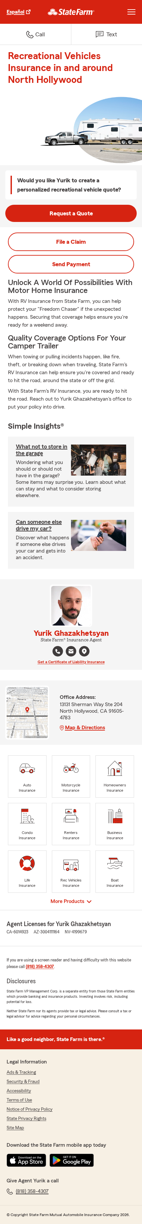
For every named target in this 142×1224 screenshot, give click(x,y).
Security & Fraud (23, 1081)
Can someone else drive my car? (39, 525)
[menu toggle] (131, 12)
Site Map (15, 1128)
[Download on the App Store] (26, 1160)
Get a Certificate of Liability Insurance (71, 662)
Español (15, 12)
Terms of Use (19, 1100)
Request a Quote (71, 213)
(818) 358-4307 (40, 966)
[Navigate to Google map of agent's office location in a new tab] (84, 651)
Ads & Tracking (21, 1072)
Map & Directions (85, 727)
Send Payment (71, 264)
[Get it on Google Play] (72, 1160)
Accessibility (19, 1091)
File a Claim (71, 242)
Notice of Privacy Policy (30, 1109)
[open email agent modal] (71, 652)
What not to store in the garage (41, 450)
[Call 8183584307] (58, 651)
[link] (71, 12)
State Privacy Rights (26, 1118)
